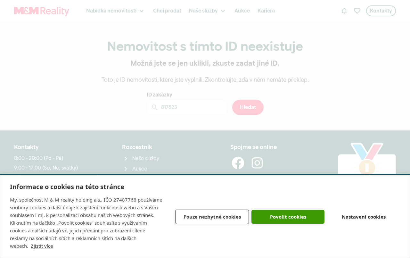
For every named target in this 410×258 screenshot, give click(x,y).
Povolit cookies (288, 216)
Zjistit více (42, 246)
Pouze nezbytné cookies (212, 216)
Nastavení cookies (364, 216)
